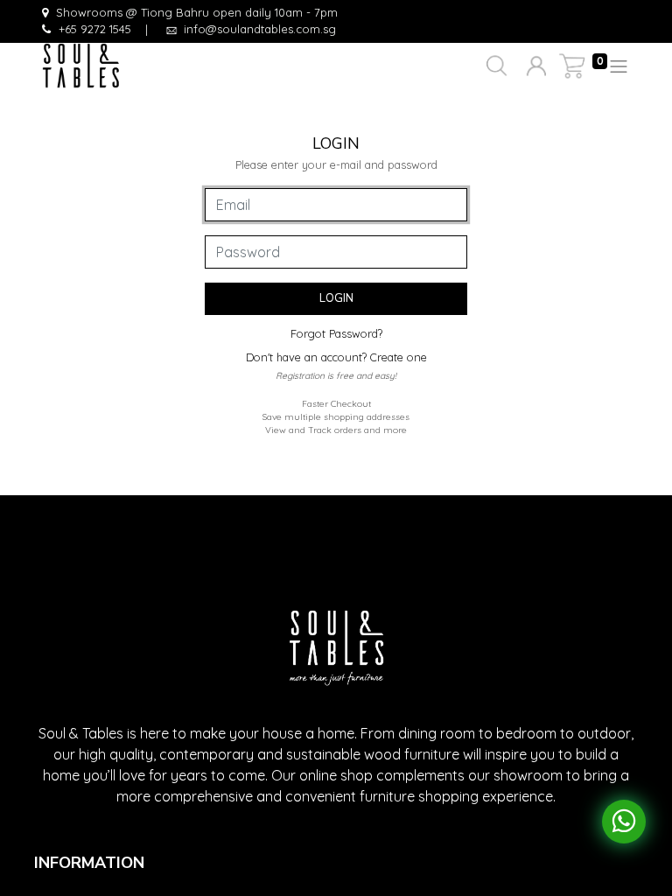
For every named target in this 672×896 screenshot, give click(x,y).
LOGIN (336, 298)
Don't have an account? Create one (336, 357)
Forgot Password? (336, 333)
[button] (495, 66)
